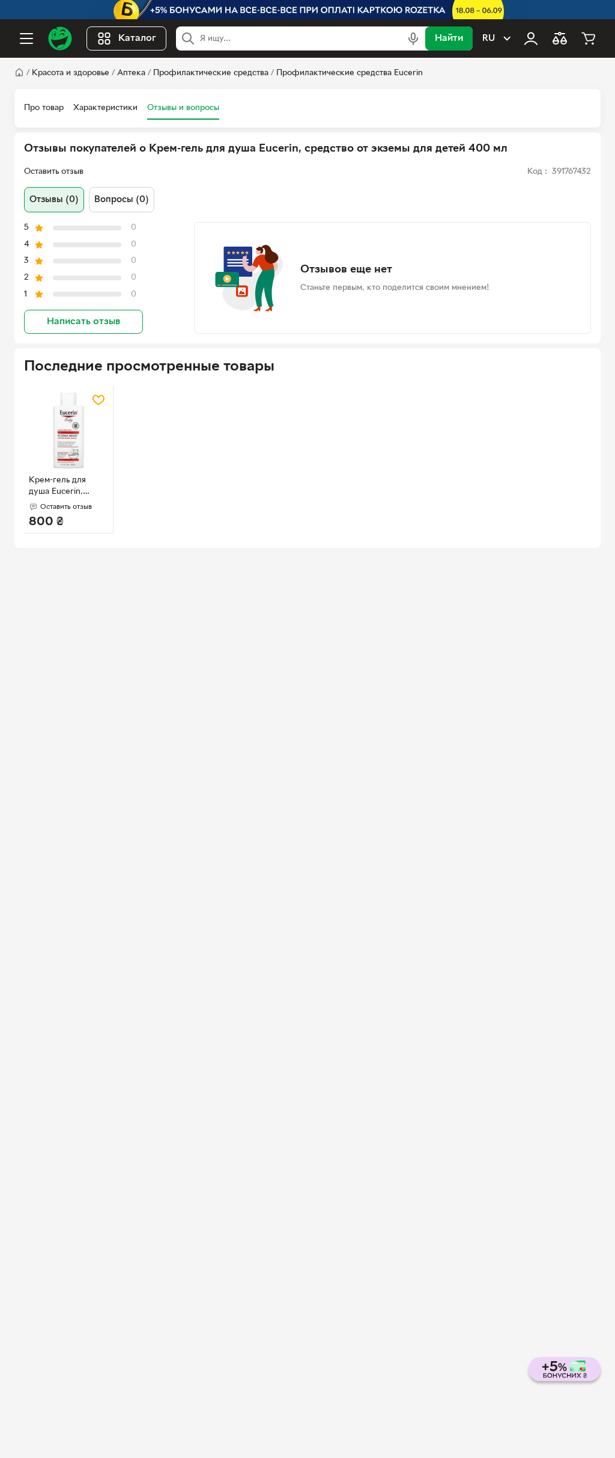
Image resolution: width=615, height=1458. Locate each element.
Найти (449, 38)
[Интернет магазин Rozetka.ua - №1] (60, 38)
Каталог (137, 38)
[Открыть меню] (26, 38)
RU (488, 38)
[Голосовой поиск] (413, 38)
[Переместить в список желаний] (98, 400)
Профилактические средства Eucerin (349, 73)
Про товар (44, 108)
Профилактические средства (210, 73)
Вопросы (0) (121, 199)
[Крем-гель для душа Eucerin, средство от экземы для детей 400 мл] (68, 430)
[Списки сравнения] (560, 38)
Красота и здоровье (70, 73)
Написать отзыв (83, 322)
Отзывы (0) (54, 199)
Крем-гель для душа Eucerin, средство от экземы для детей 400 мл (67, 487)
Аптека (131, 73)
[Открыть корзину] (589, 38)
